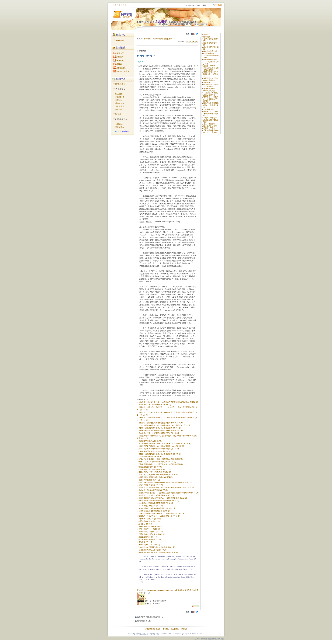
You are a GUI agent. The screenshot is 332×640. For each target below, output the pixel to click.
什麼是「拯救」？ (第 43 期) (149, 545)
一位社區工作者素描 (211, 93)
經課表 (119, 64)
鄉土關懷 (119, 94)
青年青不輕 (119, 106)
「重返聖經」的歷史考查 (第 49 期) (152, 534)
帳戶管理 (120, 40)
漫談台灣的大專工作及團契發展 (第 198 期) (155, 405)
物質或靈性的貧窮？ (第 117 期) (150, 467)
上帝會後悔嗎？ (209, 109)
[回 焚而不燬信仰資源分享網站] (217, 5)
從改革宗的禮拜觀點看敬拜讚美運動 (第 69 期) (156, 503)
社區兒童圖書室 (209, 124)
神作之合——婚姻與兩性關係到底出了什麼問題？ (211, 99)
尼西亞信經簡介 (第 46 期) (148, 537)
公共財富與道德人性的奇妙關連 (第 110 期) (155, 469)
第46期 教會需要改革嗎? (163, 39)
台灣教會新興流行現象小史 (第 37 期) (153, 550)
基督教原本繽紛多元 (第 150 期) (150, 441)
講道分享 (120, 53)
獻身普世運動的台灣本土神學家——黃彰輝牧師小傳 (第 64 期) (162, 513)
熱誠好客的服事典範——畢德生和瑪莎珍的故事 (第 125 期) (161, 459)
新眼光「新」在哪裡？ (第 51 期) (151, 532)
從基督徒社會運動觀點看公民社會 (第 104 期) (155, 477)
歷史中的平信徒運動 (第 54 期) (150, 526)
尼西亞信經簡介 (209, 95)
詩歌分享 (120, 57)
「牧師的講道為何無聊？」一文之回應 (211, 131)
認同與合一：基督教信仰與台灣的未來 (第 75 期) (157, 495)
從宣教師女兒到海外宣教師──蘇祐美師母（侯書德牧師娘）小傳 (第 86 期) (166, 488)
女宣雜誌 (119, 124)
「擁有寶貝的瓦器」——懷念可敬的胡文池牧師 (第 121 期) (161, 464)
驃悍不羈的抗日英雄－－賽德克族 (211, 86)
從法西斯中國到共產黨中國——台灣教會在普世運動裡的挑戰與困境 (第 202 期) (168, 402)
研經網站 (120, 61)
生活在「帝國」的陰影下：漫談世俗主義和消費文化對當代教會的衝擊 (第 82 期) (169, 493)
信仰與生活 (119, 109)
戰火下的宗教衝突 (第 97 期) (149, 480)
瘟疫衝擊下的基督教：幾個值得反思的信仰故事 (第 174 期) (161, 423)
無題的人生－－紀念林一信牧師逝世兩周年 (211, 114)
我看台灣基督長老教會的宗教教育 (211, 69)
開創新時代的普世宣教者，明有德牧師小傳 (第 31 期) (158, 552)
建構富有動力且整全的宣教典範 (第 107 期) (155, 472)
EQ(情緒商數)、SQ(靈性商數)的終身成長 (211, 55)
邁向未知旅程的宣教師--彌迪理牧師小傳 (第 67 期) (157, 508)
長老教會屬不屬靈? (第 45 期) (150, 539)
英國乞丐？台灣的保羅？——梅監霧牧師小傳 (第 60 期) (159, 516)
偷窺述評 (206, 82)
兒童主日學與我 (209, 66)
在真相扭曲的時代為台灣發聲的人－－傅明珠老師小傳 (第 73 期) (163, 498)
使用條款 (165, 629)
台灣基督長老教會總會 (152, 629)
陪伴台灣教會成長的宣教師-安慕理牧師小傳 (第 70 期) (159, 501)
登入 (116, 5)
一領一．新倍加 (122, 71)
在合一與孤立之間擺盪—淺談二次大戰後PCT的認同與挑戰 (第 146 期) (165, 443)
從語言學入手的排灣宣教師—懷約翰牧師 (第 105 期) (158, 475)
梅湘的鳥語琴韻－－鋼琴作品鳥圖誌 (211, 90)
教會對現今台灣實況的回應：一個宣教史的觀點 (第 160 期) (161, 431)
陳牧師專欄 (120, 84)
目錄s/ (205, 35)
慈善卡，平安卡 (209, 128)
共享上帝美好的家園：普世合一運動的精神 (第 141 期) (159, 449)
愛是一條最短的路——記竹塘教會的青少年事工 (211, 62)
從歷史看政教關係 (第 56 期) (149, 521)
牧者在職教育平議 (210, 51)
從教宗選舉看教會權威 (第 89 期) (151, 485)
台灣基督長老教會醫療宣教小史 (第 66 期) (154, 511)
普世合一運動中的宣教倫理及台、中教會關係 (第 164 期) (160, 428)
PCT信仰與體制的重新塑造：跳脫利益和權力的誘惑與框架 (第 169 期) (165, 425)
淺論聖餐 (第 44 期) (146, 542)
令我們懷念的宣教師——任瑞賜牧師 (211, 79)
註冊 (125, 5)
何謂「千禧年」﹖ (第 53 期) (149, 529)
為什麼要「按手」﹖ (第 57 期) (150, 519)
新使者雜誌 (119, 127)
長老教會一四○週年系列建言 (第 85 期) (153, 490)
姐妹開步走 (119, 97)
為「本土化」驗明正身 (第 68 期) (151, 506)
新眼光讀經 (121, 68)
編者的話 (206, 37)
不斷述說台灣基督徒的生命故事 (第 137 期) (155, 451)
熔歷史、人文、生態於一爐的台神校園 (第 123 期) (157, 462)
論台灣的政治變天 (210, 126)
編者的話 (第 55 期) (146, 524)
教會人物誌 (119, 103)
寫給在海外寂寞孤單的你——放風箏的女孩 (211, 105)
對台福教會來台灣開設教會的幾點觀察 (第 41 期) (157, 547)
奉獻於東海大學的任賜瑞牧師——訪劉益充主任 (211, 74)
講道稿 (118, 114)
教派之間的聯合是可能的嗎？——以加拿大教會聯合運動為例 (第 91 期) (165, 482)
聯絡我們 (184, 629)
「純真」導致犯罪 (210, 118)
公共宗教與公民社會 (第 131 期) (150, 456)
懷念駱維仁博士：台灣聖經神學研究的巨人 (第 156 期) (159, 433)
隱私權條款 (175, 629)
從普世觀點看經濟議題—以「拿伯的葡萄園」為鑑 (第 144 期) (161, 446)
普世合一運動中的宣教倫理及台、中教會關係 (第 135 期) (160, 454)
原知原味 (119, 100)
